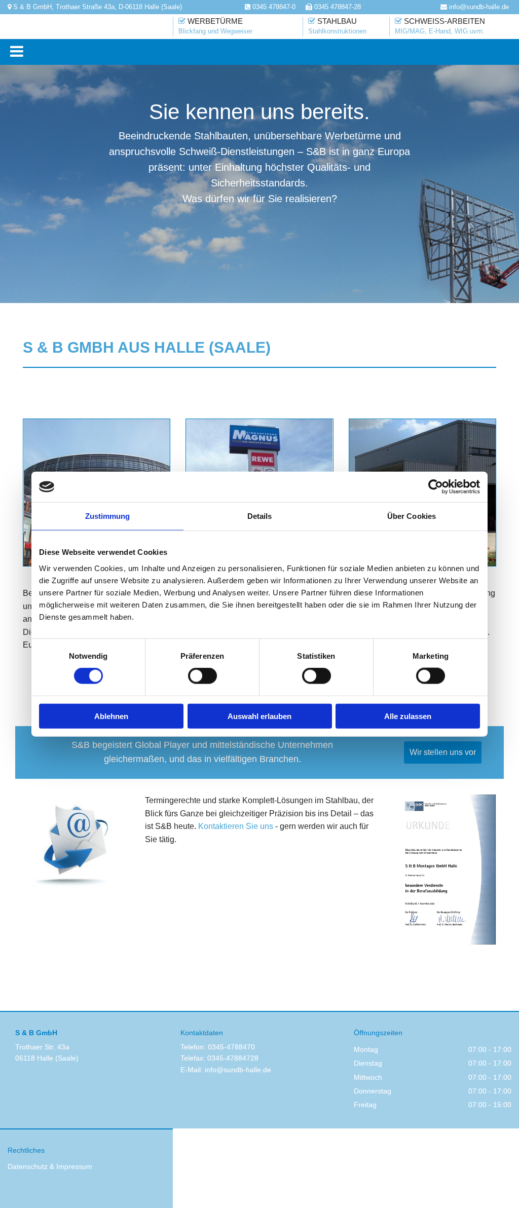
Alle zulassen (407, 715)
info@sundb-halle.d (477, 7)
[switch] (202, 676)
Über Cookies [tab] (411, 516)
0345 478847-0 (273, 7)
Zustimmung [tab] (107, 516)
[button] (262, 52)
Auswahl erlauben (259, 715)
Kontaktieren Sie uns (235, 826)
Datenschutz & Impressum (50, 1166)
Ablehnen (111, 715)
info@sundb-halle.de (238, 1070)
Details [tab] (259, 516)
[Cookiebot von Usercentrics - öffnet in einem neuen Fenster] (435, 487)
